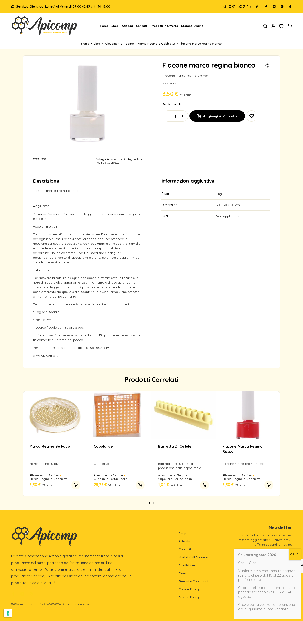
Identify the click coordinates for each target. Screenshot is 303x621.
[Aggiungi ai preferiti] (281, 26)
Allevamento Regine (119, 43)
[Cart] (289, 26)
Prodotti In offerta (164, 26)
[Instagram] (274, 6)
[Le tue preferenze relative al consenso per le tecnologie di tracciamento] (8, 613)
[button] (75, 485)
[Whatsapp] (282, 6)
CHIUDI (294, 554)
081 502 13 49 (243, 6)
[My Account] (273, 26)
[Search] (266, 26)
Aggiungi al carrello (220, 114)
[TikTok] (290, 6)
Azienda (127, 26)
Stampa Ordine (192, 26)
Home (104, 26)
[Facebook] (266, 6)
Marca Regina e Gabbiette (157, 43)
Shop (115, 26)
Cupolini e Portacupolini (111, 479)
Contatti (142, 26)
